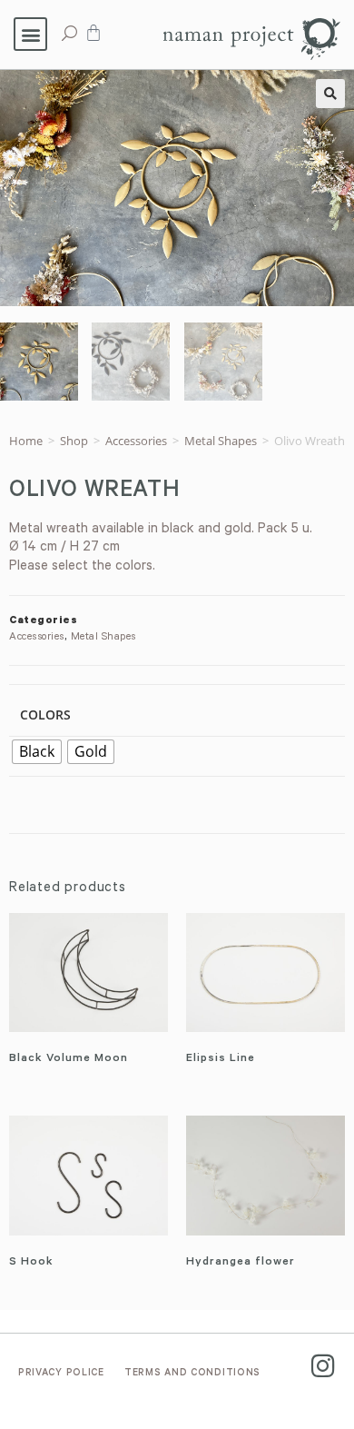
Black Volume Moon (68, 1059)
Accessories (136, 440)
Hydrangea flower (240, 1262)
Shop (74, 440)
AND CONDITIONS (192, 1373)
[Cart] (93, 33)
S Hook (31, 1262)
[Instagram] (323, 1366)
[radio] (37, 751)
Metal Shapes (220, 440)
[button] (30, 34)
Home (26, 440)
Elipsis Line (220, 1059)
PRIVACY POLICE (61, 1373)
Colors (45, 714)
